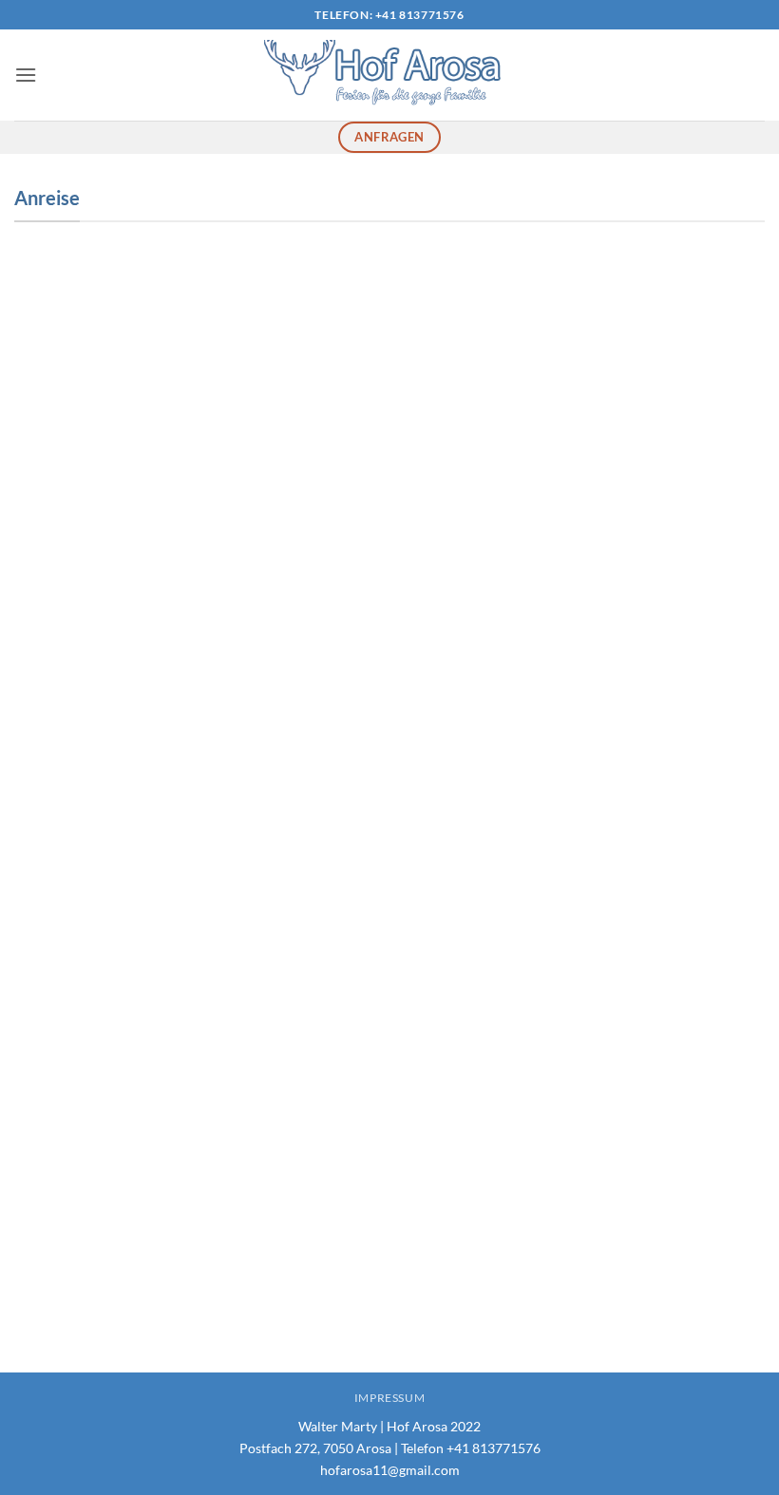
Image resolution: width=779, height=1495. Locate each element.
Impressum (390, 1398)
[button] (25, 74)
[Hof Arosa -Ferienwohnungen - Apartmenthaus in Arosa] (389, 75)
